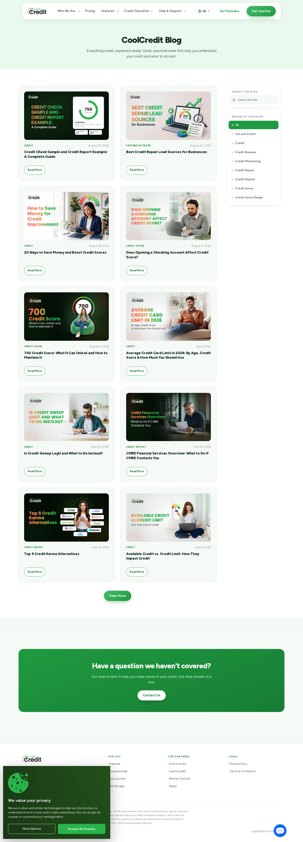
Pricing (90, 11)
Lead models (177, 771)
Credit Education (136, 11)
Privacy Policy (238, 764)
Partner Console (179, 778)
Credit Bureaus (245, 152)
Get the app (116, 786)
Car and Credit (245, 134)
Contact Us (151, 695)
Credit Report (245, 179)
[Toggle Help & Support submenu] (185, 11)
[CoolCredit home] (37, 11)
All (236, 125)
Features (107, 11)
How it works (177, 764)
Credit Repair (244, 170)
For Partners (229, 11)
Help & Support (170, 11)
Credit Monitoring (248, 161)
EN (204, 11)
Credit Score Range (249, 197)
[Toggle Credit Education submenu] (151, 11)
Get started (261, 11)
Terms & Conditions (242, 771)
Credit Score (244, 188)
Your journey (117, 778)
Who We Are (66, 11)
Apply (173, 786)
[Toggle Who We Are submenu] (79, 11)
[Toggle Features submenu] (117, 11)
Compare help (118, 771)
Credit (239, 143)
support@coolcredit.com (266, 831)
